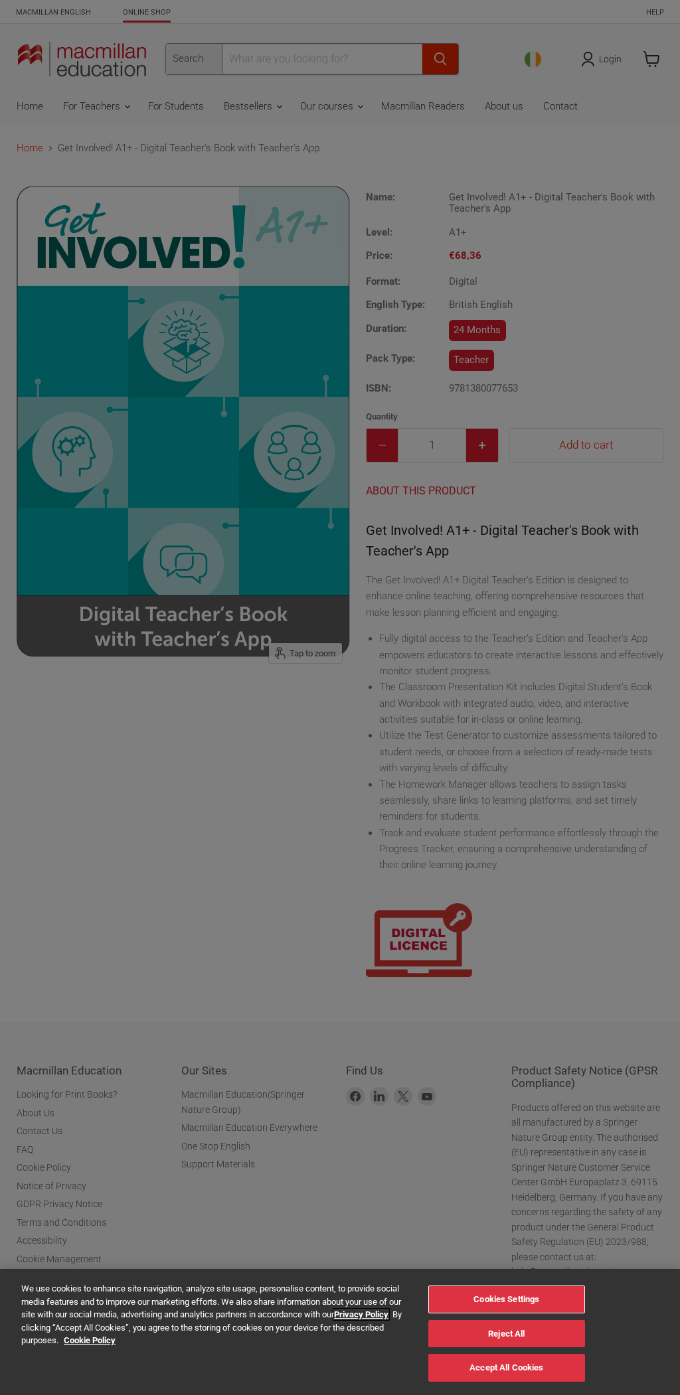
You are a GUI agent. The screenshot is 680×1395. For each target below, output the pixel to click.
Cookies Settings (506, 1299)
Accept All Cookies (506, 1367)
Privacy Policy (361, 1314)
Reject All (506, 1334)
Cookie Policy (90, 1340)
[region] (340, 1332)
